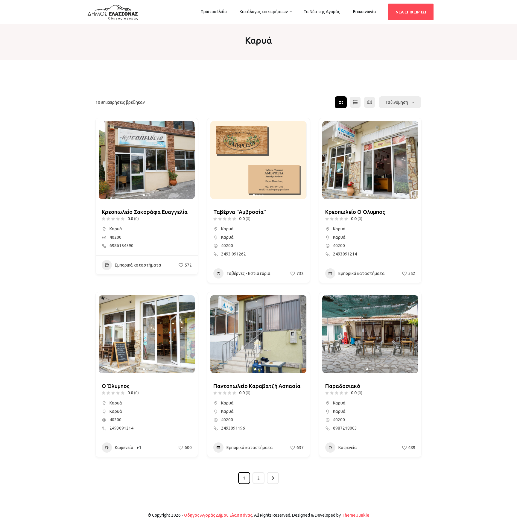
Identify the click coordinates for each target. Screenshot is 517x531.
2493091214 (345, 254)
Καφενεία (124, 447)
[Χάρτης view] (369, 102)
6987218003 (345, 428)
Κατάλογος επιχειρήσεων (264, 11)
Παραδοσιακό (342, 386)
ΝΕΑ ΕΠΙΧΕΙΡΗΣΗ (412, 12)
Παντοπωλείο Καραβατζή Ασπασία (256, 386)
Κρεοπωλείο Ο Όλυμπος (355, 212)
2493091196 (233, 428)
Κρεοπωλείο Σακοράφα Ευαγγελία (145, 212)
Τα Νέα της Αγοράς (322, 11)
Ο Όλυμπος (116, 386)
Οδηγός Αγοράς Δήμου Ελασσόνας (218, 515)
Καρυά (116, 228)
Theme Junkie (355, 515)
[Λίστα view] (355, 102)
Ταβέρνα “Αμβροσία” (239, 212)
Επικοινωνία (364, 11)
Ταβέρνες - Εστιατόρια (248, 273)
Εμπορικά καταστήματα (138, 265)
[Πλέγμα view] (341, 102)
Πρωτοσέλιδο (214, 11)
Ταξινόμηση (396, 102)
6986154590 (121, 245)
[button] (106, 160)
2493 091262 (233, 254)
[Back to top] (511, 525)
